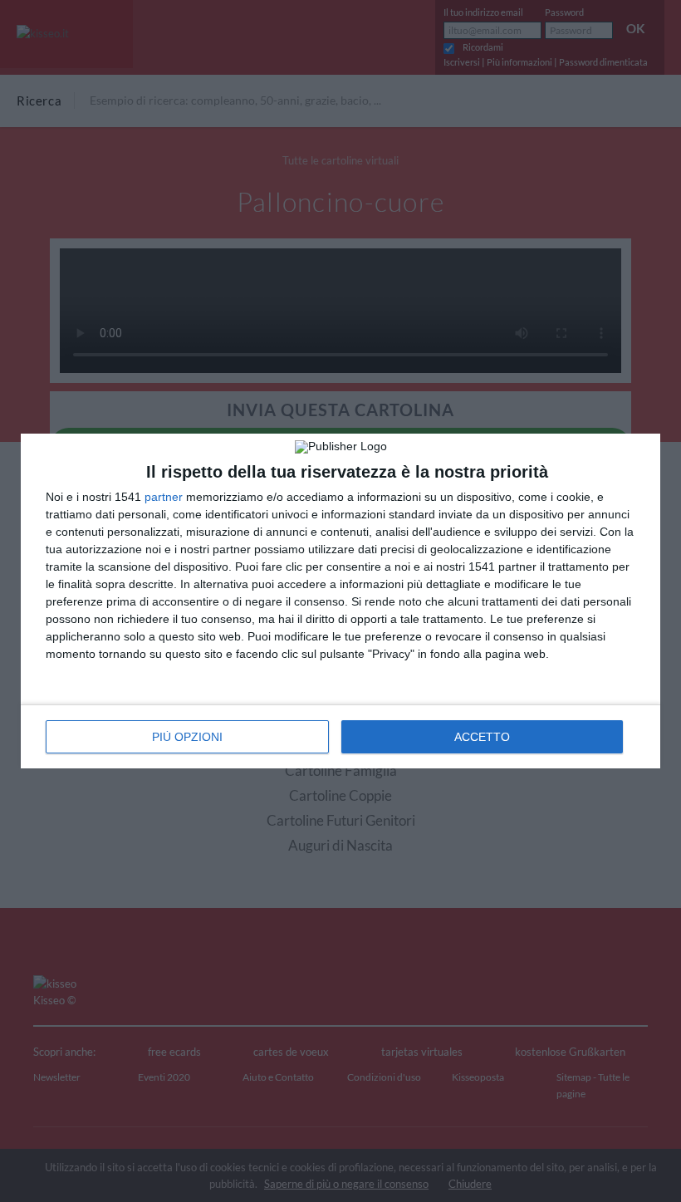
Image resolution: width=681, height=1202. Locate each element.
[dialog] (340, 601)
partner (164, 497)
